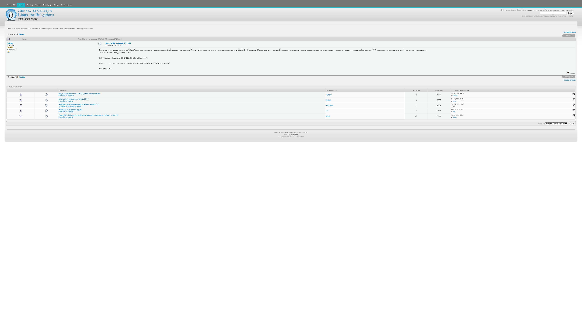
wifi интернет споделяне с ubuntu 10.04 (73, 99)
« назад (566, 32)
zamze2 (329, 95)
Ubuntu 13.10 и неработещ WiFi (70, 110)
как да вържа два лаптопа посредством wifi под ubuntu (79, 94)
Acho (454, 101)
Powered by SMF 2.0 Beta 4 (281, 132)
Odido (455, 117)
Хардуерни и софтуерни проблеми (70, 106)
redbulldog (329, 105)
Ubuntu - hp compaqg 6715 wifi (118, 43)
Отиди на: (541, 123)
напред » (572, 32)
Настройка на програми (66, 95)
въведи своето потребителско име (541, 10)
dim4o (328, 116)
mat (327, 111)
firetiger (328, 100)
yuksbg (10, 43)
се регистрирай (566, 10)
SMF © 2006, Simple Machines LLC (298, 132)
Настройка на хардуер (66, 101)
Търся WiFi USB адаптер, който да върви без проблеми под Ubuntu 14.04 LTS (88, 115)
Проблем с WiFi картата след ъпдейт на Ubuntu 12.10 (79, 104)
